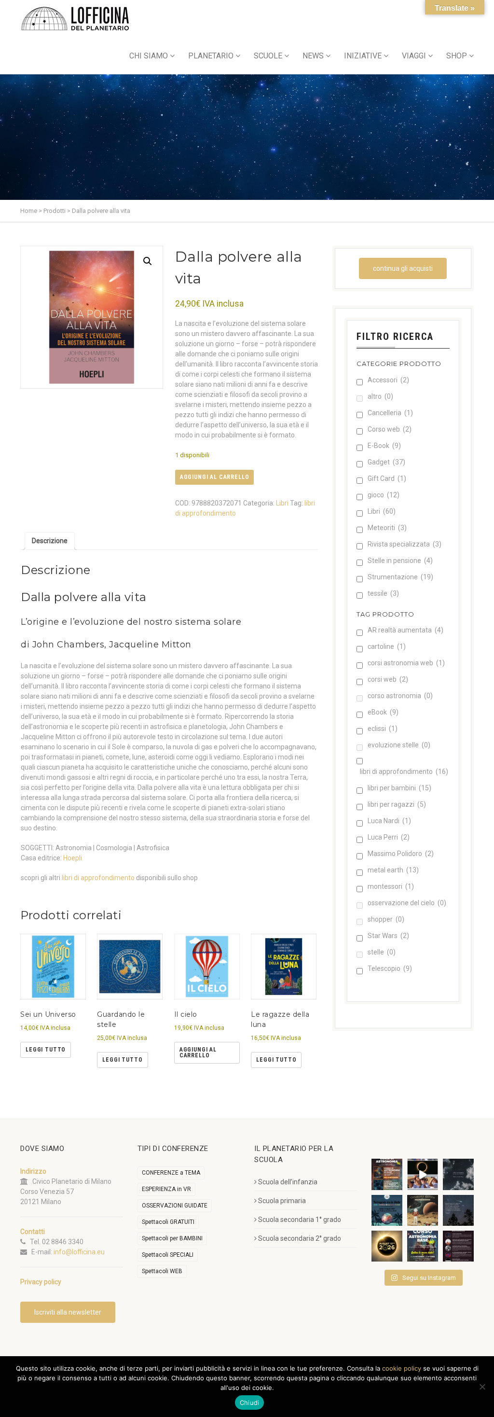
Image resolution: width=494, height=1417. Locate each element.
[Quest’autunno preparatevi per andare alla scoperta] (386, 1174)
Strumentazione (400, 577)
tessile (383, 593)
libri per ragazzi (397, 804)
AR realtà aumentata (405, 630)
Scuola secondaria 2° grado (299, 1238)
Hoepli (72, 858)
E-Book (384, 445)
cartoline (387, 646)
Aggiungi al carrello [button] (198, 1052)
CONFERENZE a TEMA (171, 1172)
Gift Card (387, 478)
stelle (382, 952)
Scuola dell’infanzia (287, 1182)
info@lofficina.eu (79, 1252)
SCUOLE (268, 55)
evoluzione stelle (399, 745)
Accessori (388, 380)
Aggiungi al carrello (214, 477)
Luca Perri (389, 837)
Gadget (386, 462)
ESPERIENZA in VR (166, 1189)
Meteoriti (387, 528)
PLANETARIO (210, 55)
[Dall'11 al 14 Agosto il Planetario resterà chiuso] (422, 1210)
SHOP (456, 55)
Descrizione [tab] (50, 541)
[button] (147, 261)
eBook (383, 712)
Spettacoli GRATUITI (168, 1222)
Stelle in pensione (400, 560)
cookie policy (401, 1368)
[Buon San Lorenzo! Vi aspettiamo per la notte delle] (458, 1210)
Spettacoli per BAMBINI (172, 1238)
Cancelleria (390, 413)
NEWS (313, 55)
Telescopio (390, 968)
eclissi (383, 728)
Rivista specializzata (404, 544)
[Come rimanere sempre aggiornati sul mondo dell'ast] (458, 1246)
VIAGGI (414, 55)
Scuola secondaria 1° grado (299, 1219)
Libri (282, 503)
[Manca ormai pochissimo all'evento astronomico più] (386, 1246)
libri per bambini (399, 788)
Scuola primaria (282, 1201)
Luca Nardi (389, 821)
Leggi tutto (46, 1049)
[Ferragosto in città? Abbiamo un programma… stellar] (386, 1210)
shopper (386, 919)
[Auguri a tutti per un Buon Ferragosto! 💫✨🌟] (458, 1174)
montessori (391, 886)
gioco (383, 495)
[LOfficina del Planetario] (75, 18)
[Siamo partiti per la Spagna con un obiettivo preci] (422, 1174)
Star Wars (388, 936)
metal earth (393, 870)
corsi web (388, 679)
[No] (482, 1386)
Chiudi (250, 1402)
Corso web (390, 429)
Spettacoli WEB (162, 1271)
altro (380, 396)
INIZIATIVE (363, 55)
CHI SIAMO (148, 55)
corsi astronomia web (406, 663)
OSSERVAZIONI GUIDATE (174, 1205)
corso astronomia (400, 696)
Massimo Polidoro (401, 853)
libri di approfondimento (98, 878)
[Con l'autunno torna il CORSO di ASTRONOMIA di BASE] (422, 1246)
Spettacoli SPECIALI (167, 1254)
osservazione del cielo (407, 903)
